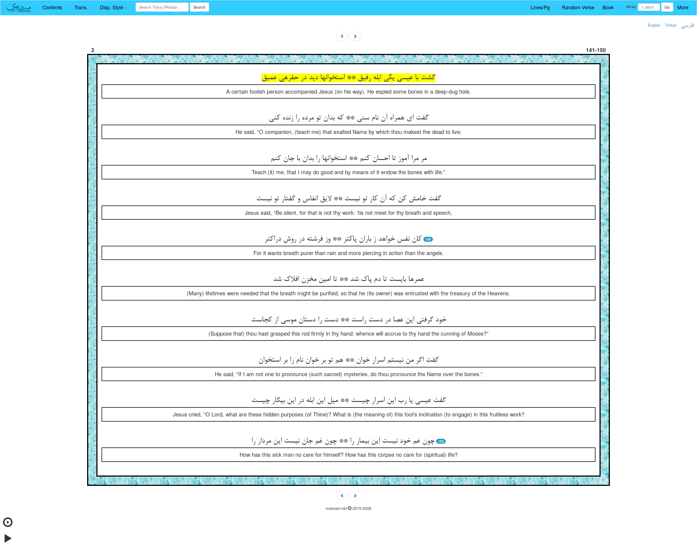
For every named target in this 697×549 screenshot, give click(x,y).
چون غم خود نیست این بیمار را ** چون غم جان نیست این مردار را (343, 441)
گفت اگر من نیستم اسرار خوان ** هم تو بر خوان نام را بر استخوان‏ (348, 360)
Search (199, 7)
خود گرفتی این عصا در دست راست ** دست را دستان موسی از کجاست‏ (348, 320)
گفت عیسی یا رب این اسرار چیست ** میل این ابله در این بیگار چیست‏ (348, 400)
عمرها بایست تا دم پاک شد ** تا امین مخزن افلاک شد (348, 279)
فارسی (687, 25)
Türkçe (671, 25)
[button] (54, 7)
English (654, 25)
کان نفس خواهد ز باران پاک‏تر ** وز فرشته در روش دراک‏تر (343, 239)
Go (667, 7)
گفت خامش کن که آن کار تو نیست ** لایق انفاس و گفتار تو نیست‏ (348, 199)
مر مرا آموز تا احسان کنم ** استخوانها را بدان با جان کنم (349, 158)
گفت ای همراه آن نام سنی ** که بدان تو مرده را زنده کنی (349, 118)
